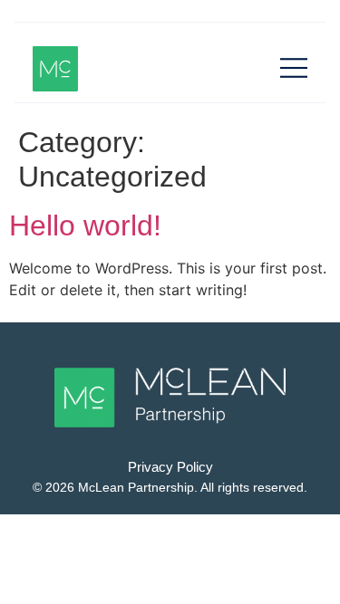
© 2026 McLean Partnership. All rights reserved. (170, 487)
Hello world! (85, 225)
